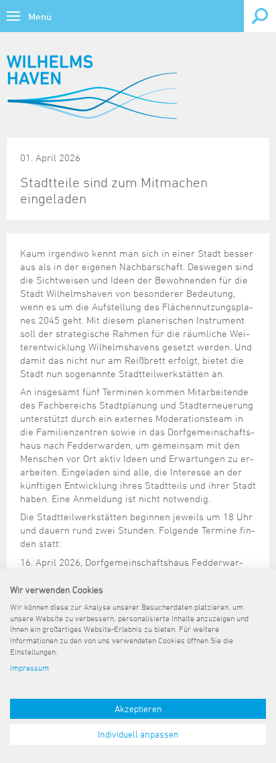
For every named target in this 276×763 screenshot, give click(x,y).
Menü (40, 16)
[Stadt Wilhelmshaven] (92, 87)
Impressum (29, 667)
